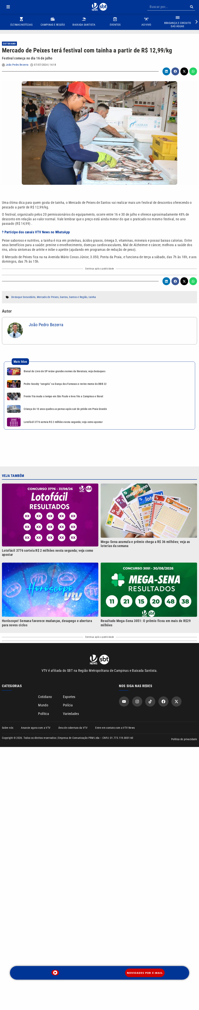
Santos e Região (78, 297)
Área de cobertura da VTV (73, 727)
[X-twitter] (176, 701)
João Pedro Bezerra (17, 64)
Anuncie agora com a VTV (35, 727)
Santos (64, 297)
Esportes (69, 697)
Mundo (43, 705)
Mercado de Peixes (48, 297)
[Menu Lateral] (8, 7)
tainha (92, 297)
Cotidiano (9, 43)
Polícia (68, 705)
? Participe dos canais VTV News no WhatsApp (36, 232)
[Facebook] (163, 701)
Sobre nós (7, 727)
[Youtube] (124, 701)
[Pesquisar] (191, 6)
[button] (8, 7)
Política (43, 714)
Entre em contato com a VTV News (115, 727)
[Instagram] (137, 701)
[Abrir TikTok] (150, 701)
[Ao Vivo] (55, 972)
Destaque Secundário (23, 297)
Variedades (71, 714)
